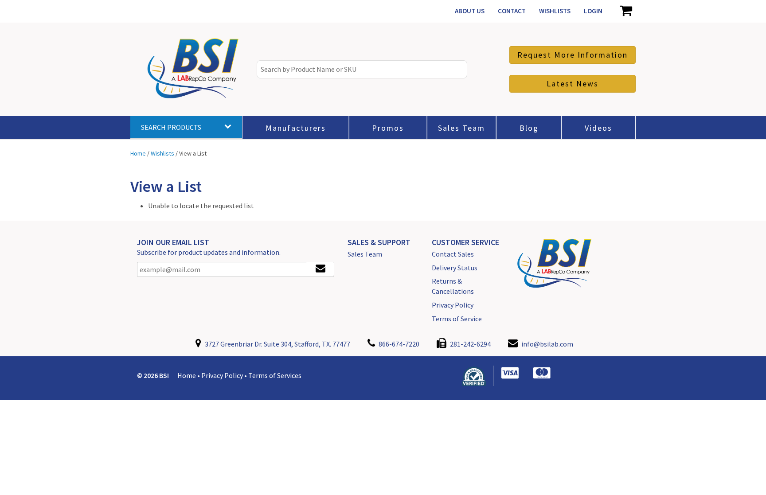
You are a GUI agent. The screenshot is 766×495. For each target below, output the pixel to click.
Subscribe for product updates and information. (209, 252)
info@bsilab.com (547, 343)
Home (186, 375)
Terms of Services (274, 375)
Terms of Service (457, 318)
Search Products (171, 127)
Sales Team (365, 253)
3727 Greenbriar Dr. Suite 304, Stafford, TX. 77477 (276, 343)
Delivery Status (454, 267)
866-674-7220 (398, 343)
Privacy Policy (452, 304)
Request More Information (572, 55)
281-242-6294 (470, 343)
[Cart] (625, 11)
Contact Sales (453, 253)
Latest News (572, 83)
